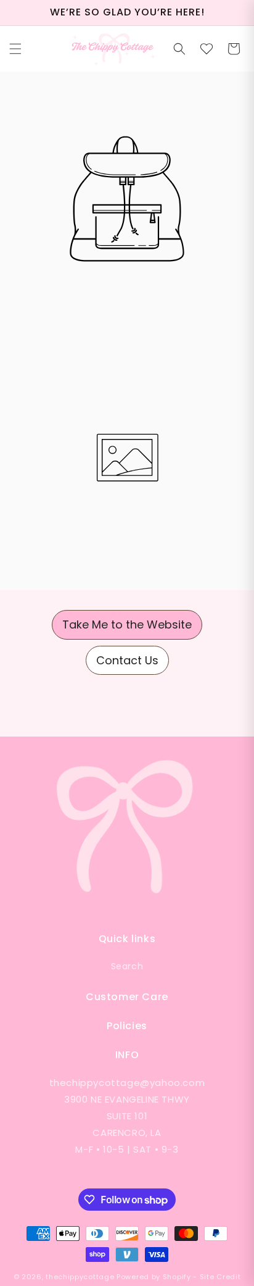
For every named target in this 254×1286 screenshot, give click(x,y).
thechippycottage (80, 1277)
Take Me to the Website (127, 624)
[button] (15, 48)
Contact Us (127, 660)
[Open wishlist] (206, 48)
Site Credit (220, 1277)
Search (127, 966)
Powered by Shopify (154, 1277)
